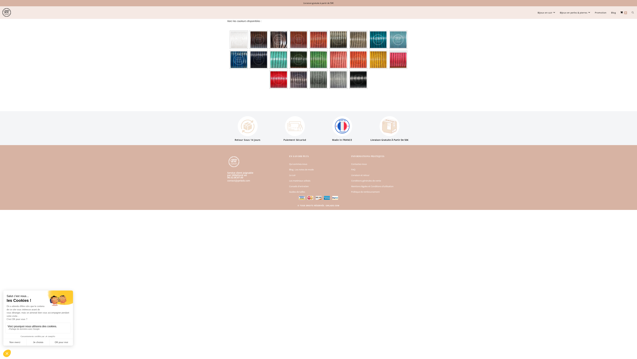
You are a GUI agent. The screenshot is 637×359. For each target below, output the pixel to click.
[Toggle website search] (632, 12)
